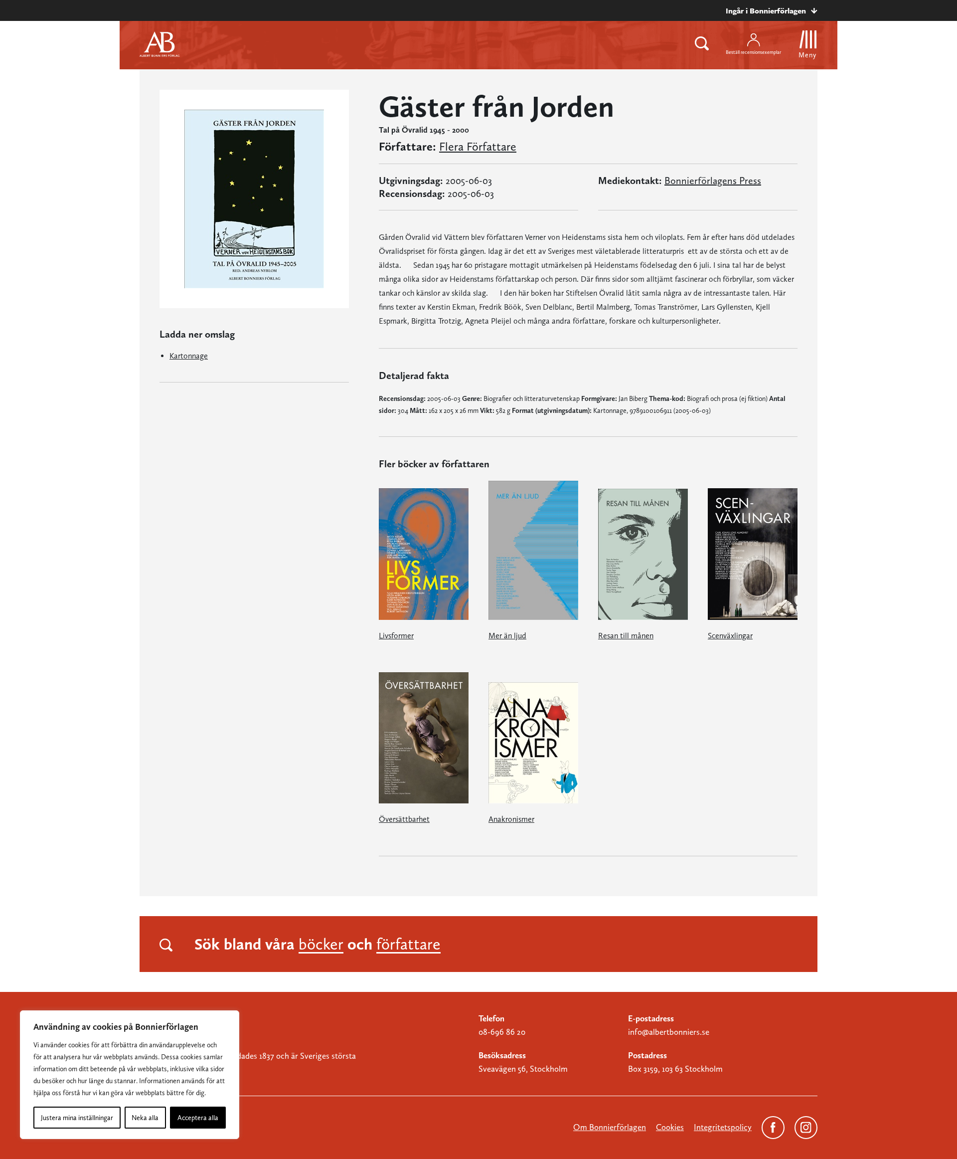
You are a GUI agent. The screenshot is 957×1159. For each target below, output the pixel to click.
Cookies (670, 1127)
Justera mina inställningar (77, 1118)
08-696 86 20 (501, 1032)
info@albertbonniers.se (668, 1032)
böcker (321, 944)
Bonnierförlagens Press (712, 181)
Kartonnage (188, 356)
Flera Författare (477, 147)
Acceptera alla (197, 1118)
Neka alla (145, 1118)
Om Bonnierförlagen (609, 1127)
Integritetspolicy (723, 1127)
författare (408, 944)
